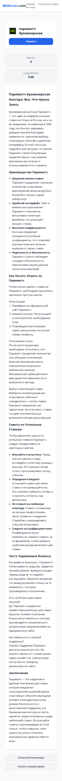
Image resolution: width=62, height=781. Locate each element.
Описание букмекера (31, 757)
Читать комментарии (31, 766)
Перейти (31, 41)
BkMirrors (14, 5)
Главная (30, 4)
